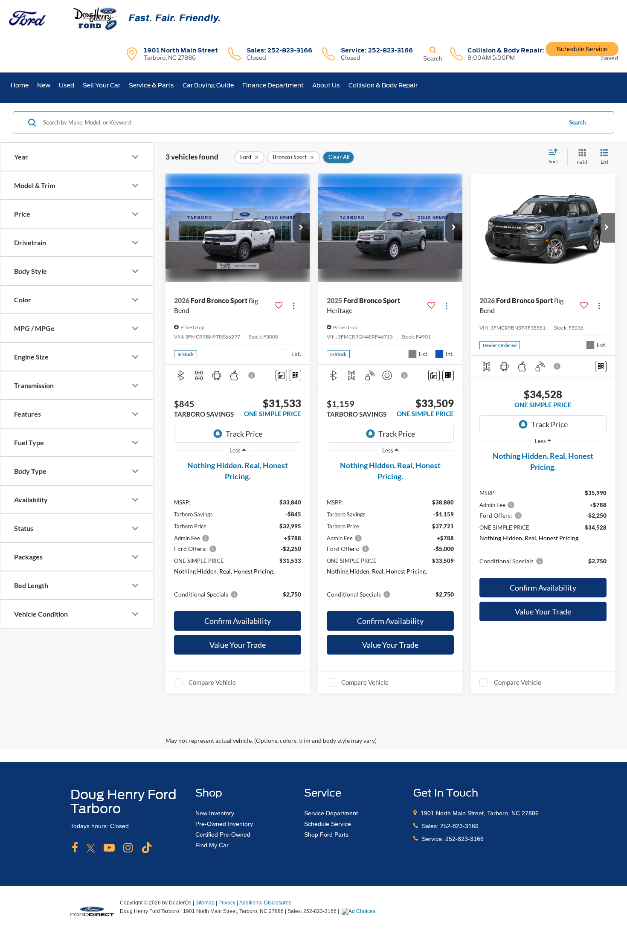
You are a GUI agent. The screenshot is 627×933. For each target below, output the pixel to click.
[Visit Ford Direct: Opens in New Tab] (359, 911)
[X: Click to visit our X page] (91, 848)
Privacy (226, 903)
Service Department (331, 813)
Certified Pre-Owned (222, 834)
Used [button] (66, 85)
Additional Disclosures (265, 903)
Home (20, 85)
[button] (301, 228)
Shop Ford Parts (326, 834)
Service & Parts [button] (151, 85)
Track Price (244, 433)
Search (577, 122)
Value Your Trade (237, 644)
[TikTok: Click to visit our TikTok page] (147, 848)
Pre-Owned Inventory (224, 823)
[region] (237, 533)
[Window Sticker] (295, 375)
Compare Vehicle (212, 682)
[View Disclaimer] (252, 375)
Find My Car (212, 845)
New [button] (43, 85)
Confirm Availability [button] (237, 621)
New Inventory (214, 813)
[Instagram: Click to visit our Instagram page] (128, 848)
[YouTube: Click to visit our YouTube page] (109, 848)
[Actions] (293, 305)
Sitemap (205, 903)
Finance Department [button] (273, 85)
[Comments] (281, 375)
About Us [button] (326, 85)
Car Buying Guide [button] (208, 85)
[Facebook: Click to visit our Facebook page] (74, 848)
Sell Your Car (101, 85)
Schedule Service (582, 49)
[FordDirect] (92, 910)
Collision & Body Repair (383, 85)
